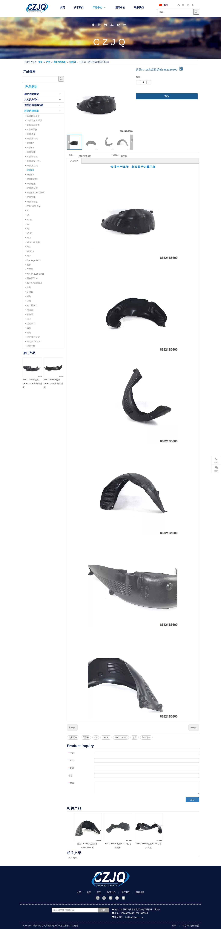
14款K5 (30, 147)
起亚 (134, 737)
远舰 (29, 328)
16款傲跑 (31, 183)
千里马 (30, 269)
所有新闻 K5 (32, 278)
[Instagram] (188, 5)
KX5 (29, 247)
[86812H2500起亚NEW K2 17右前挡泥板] (32, 367)
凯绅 (29, 265)
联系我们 (111, 892)
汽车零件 (146, 737)
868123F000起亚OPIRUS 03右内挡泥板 (53, 383)
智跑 (29, 287)
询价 (166, 96)
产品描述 (74, 161)
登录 (174, 925)
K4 (28, 224)
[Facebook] (179, 5)
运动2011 (31, 323)
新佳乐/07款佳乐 (34, 283)
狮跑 (29, 296)
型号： (72, 155)
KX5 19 (30, 251)
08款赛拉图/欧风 (34, 120)
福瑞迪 (30, 310)
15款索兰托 (32, 165)
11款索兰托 (32, 129)
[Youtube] (123, 898)
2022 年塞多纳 (34, 206)
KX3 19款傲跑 (33, 242)
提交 (192, 799)
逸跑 (29, 332)
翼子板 (86, 737)
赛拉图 (30, 314)
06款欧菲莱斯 (33, 116)
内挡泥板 (73, 737)
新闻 (99, 892)
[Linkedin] (110, 898)
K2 (28, 210)
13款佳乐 (31, 134)
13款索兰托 (32, 138)
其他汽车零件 (31, 99)
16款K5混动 (32, 179)
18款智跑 (31, 197)
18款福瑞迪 (32, 201)
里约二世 (31, 346)
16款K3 (30, 170)
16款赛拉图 (32, 188)
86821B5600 (121, 737)
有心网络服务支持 (190, 925)
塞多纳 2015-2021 (35, 274)
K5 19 (29, 233)
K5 (28, 229)
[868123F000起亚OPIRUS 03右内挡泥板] (53, 367)
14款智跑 (31, 152)
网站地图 (140, 892)
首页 (79, 892)
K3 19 (29, 219)
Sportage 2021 (34, 260)
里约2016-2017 (34, 341)
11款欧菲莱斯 (33, 125)
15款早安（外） (34, 161)
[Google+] (104, 898)
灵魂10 (30, 292)
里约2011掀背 (33, 337)
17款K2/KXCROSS (36, 192)
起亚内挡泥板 (31, 110)
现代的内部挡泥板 (34, 105)
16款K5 (30, 174)
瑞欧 (29, 301)
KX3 (29, 238)
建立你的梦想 (31, 94)
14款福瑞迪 (32, 156)
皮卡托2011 (32, 305)
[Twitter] (183, 5)
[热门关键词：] (196, 12)
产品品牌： (115, 155)
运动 (29, 319)
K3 (28, 215)
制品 (89, 892)
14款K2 (30, 143)
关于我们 (126, 892)
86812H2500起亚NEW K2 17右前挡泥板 (32, 383)
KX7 (29, 256)
